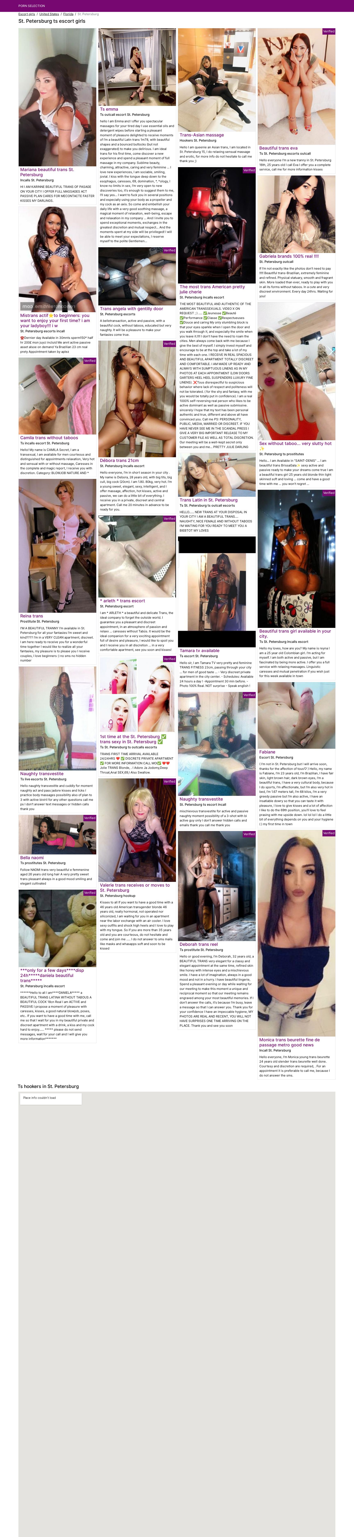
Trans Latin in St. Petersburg (209, 500)
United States (49, 14)
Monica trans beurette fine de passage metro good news (289, 1042)
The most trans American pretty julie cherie (212, 289)
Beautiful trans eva (278, 148)
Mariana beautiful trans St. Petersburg (47, 172)
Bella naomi (32, 857)
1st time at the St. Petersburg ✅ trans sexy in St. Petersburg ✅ (133, 739)
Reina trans (31, 615)
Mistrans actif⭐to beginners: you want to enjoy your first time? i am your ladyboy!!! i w (55, 320)
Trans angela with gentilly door (131, 308)
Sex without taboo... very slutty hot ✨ (295, 446)
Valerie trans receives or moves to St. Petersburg (135, 887)
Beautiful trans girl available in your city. (295, 633)
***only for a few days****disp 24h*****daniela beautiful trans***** (52, 975)
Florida (68, 14)
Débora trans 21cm (119, 460)
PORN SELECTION (31, 6)
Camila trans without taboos (49, 437)
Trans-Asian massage (202, 134)
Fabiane (267, 751)
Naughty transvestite (42, 773)
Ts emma (109, 109)
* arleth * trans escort (122, 600)
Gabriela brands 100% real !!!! (289, 256)
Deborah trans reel (199, 944)
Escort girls (26, 14)
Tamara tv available (199, 650)
